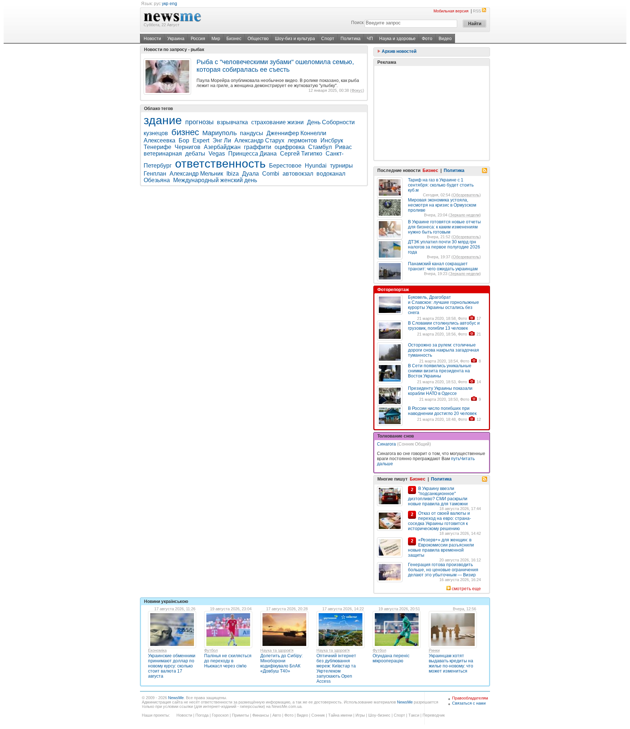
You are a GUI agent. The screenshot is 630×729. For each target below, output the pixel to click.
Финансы (260, 715)
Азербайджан (222, 147)
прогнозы (199, 122)
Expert (200, 140)
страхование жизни (277, 122)
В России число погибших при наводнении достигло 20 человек (442, 411)
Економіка (157, 650)
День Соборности (331, 122)
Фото (427, 38)
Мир (215, 38)
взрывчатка (232, 122)
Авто (276, 715)
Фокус (357, 90)
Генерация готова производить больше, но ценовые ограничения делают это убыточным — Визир (443, 569)
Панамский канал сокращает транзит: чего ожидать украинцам (443, 266)
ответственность (220, 163)
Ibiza (232, 174)
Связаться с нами (469, 703)
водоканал (330, 174)
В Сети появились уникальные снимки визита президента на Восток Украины (439, 371)
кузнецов (156, 133)
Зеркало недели (464, 215)
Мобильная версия (450, 11)
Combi (270, 174)
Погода (202, 715)
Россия (198, 38)
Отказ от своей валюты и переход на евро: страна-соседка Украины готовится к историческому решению (439, 521)
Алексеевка (159, 140)
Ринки (434, 650)
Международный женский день (215, 180)
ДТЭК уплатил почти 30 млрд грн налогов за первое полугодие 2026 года (444, 247)
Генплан (155, 174)
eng (173, 3)
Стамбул (320, 147)
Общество (258, 38)
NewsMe (176, 697)
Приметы (240, 715)
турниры (341, 165)
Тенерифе (157, 147)
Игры (360, 715)
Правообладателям (470, 698)
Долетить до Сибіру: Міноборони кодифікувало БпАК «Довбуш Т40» (281, 663)
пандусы (251, 133)
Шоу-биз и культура (295, 38)
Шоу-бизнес (379, 715)
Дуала (250, 174)
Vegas (217, 153)
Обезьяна (157, 180)
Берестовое (285, 165)
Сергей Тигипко (301, 153)
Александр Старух (259, 140)
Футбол (211, 650)
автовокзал (298, 174)
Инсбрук (331, 140)
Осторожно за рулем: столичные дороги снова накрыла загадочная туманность (443, 350)
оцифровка (290, 147)
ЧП (370, 38)
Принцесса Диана (252, 153)
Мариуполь (219, 133)
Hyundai (316, 165)
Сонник (318, 715)
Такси (413, 715)
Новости (152, 38)
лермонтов (302, 140)
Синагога (386, 444)
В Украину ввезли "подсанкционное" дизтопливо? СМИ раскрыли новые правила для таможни (438, 496)
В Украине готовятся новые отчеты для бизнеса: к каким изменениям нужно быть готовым (444, 227)
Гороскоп (220, 715)
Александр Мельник (196, 174)
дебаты (195, 153)
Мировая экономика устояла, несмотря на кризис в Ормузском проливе (442, 205)
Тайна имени (340, 715)
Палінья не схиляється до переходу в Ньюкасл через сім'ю (228, 661)
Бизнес (233, 38)
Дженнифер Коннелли (296, 133)
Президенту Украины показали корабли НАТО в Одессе (440, 391)
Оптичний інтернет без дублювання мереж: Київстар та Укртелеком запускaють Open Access (336, 668)
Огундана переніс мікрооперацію (391, 658)
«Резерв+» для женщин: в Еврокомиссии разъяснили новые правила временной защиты (441, 547)
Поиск (357, 22)
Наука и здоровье (397, 38)
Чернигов (188, 147)
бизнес (185, 132)
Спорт (327, 38)
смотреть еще (466, 588)
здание (163, 120)
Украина (175, 38)
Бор (184, 140)
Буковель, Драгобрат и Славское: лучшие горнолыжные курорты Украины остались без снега (443, 305)
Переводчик (434, 715)
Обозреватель (466, 195)
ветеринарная (163, 153)
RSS (477, 11)
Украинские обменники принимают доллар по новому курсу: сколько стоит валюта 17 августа (171, 666)
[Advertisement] (431, 112)
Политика (351, 38)
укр (165, 3)
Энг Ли (222, 140)
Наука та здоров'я (276, 650)
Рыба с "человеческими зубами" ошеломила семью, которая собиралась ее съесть (275, 65)
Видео (445, 38)
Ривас (343, 147)
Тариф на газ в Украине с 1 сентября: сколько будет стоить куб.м (441, 185)
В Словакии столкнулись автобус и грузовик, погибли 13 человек (444, 326)
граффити (257, 147)
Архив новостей (398, 51)
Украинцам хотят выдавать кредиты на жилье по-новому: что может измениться (451, 663)
